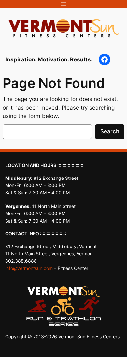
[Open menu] (63, 4)
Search (109, 131)
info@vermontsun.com (29, 268)
